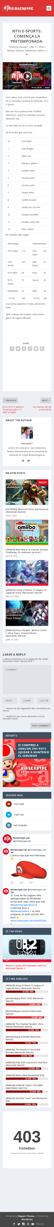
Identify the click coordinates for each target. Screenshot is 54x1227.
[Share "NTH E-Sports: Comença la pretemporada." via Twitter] (18, 349)
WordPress (27, 1219)
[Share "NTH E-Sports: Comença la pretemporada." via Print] (42, 349)
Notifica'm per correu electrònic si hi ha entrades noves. (23, 717)
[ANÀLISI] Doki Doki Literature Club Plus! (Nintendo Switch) (26, 1064)
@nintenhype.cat (22, 841)
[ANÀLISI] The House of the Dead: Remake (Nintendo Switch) (23, 1051)
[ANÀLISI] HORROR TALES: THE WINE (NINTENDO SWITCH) (24, 1086)
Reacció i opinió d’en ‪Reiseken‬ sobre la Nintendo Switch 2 (26, 967)
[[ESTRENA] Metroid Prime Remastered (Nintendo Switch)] (27, 492)
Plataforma (30, 50)
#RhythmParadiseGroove (23, 905)
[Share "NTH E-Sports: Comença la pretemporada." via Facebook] (12, 349)
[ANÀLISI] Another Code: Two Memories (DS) (26, 1099)
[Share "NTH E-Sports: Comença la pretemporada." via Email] (36, 349)
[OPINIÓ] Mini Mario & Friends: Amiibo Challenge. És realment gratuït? (27, 551)
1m (12, 852)
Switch (40, 50)
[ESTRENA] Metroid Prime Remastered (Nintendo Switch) (27, 510)
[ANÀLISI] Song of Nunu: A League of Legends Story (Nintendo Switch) (26, 591)
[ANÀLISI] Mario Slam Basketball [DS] (25, 1075)
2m (12, 892)
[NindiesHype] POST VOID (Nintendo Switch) (24, 999)
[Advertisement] (27, 372)
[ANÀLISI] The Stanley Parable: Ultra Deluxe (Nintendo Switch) (24, 1025)
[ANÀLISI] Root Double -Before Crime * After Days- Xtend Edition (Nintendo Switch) (26, 633)
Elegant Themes (26, 1216)
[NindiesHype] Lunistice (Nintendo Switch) (23, 1012)
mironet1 (23, 47)
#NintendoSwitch (19, 911)
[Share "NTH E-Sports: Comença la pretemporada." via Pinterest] (30, 349)
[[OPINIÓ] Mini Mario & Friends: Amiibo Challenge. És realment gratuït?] (27, 532)
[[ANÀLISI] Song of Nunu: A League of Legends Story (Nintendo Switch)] (27, 573)
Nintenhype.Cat (21, 838)
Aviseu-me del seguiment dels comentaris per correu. (27, 709)
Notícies (11, 50)
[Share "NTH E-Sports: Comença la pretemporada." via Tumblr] (24, 349)
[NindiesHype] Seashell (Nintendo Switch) (23, 1038)
